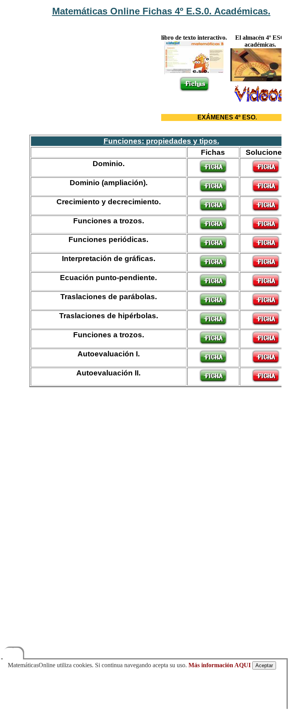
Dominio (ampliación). (109, 182)
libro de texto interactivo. (194, 37)
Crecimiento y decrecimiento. (108, 201)
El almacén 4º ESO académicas (260, 41)
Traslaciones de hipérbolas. (108, 315)
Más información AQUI (219, 665)
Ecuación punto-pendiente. (108, 277)
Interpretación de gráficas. (108, 258)
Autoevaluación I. (108, 353)
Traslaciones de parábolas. (108, 296)
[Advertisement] (95, 63)
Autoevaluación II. (108, 372)
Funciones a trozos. (108, 220)
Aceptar (264, 665)
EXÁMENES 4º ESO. (227, 117)
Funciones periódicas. (108, 239)
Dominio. (109, 163)
